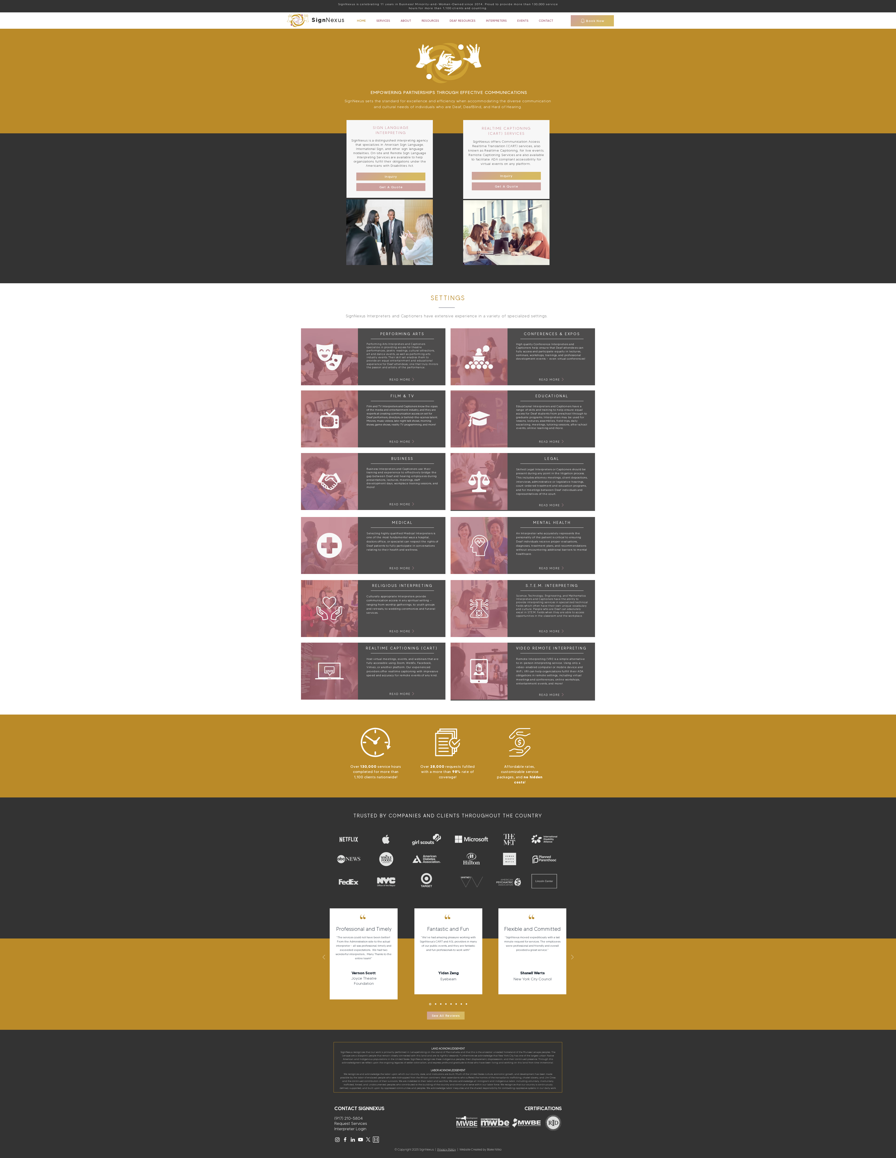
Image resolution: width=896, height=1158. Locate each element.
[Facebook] (345, 1140)
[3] (440, 1004)
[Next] (572, 957)
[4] (446, 1004)
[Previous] (324, 957)
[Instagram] (337, 1140)
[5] (451, 1004)
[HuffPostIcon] (376, 1140)
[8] (466, 1004)
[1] (430, 1004)
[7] (461, 1004)
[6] (456, 1004)
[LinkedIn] (353, 1140)
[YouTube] (360, 1140)
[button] (390, 177)
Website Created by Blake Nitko (479, 1149)
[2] (435, 1004)
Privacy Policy (446, 1149)
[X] (368, 1140)
